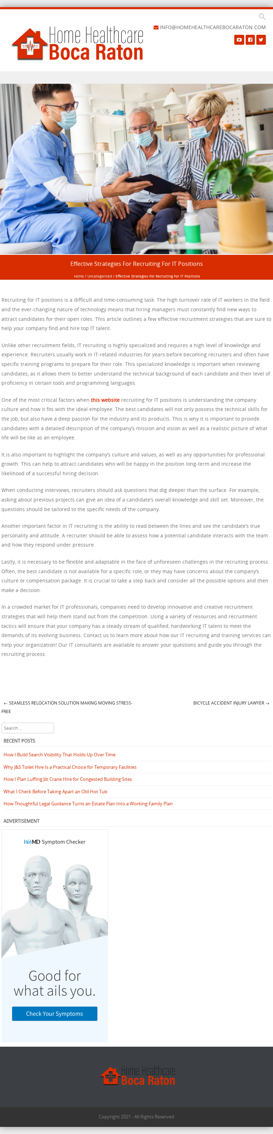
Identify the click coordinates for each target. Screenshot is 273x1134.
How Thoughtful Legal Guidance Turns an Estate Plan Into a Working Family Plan (88, 803)
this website (105, 399)
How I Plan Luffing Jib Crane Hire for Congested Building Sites (68, 779)
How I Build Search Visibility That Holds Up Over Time (60, 754)
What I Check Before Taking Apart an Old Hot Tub (55, 791)
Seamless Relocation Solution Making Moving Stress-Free (67, 707)
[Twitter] (261, 39)
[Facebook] (250, 39)
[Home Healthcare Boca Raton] (77, 43)
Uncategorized (99, 276)
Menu (136, 77)
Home (79, 276)
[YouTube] (239, 39)
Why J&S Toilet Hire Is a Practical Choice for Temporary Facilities (70, 767)
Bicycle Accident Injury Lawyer (231, 703)
